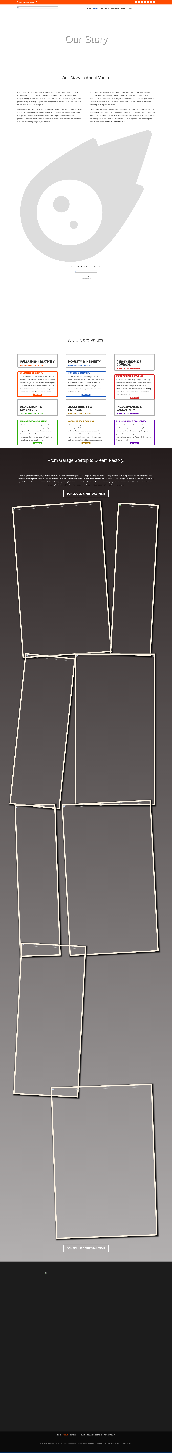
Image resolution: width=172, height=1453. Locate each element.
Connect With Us (86, 309)
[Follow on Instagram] (145, 2)
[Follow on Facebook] (142, 2)
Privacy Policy (109, 1435)
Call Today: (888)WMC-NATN (27, 2)
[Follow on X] (148, 2)
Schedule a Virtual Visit (86, 494)
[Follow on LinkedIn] (151, 2)
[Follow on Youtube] (136, 2)
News (123, 8)
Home (89, 8)
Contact (130, 8)
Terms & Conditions (94, 1435)
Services (103, 8)
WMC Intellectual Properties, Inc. (66, 1443)
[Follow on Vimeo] (139, 2)
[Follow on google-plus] (154, 2)
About (95, 8)
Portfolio (115, 8)
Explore (38, 395)
